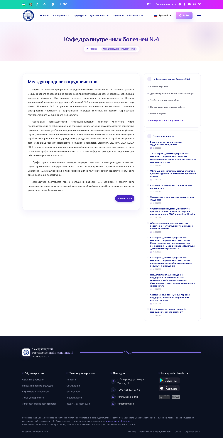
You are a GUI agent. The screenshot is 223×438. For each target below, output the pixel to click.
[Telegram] (180, 4)
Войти (185, 15)
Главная (44, 15)
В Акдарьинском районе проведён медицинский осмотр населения (168, 310)
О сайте (132, 431)
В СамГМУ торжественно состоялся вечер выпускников (171, 186)
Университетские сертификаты (39, 403)
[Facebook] (184, 4)
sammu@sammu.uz (127, 396)
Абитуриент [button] (133, 15)
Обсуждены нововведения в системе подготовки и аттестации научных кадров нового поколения (171, 226)
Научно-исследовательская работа (167, 107)
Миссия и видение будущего (37, 385)
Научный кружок (158, 114)
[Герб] (30, 4)
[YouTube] (189, 4)
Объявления (73, 385)
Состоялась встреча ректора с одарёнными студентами (172, 198)
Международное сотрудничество (167, 120)
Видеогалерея (74, 397)
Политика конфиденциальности (155, 431)
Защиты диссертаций (78, 403)
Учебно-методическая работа (164, 100)
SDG (65, 4)
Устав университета (33, 397)
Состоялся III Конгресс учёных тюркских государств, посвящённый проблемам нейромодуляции (170, 297)
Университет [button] (59, 15)
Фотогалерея (73, 391)
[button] (150, 4)
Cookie (178, 431)
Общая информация (33, 379)
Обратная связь (193, 431)
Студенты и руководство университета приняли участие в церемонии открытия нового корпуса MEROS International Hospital (172, 211)
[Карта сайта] (44, 4)
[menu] (199, 15)
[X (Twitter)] (199, 4)
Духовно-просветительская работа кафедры (172, 93)
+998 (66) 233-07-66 (128, 389)
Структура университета (35, 391)
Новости (71, 379)
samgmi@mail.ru (125, 403)
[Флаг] (23, 4)
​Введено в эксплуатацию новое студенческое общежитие (166, 143)
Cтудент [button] (116, 15)
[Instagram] (194, 4)
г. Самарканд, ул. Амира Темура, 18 (130, 381)
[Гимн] (37, 4)
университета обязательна (119, 421)
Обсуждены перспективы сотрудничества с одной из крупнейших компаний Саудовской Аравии (173, 174)
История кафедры (159, 87)
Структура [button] (78, 15)
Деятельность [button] (98, 15)
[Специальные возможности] (53, 4)
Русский (163, 15)
